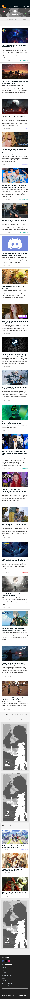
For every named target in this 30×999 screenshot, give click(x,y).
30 (15, 714)
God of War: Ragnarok (22, 400)
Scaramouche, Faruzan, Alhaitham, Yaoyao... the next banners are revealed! (15, 629)
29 (12, 714)
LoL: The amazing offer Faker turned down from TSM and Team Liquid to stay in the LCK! (15, 453)
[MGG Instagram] (9, 961)
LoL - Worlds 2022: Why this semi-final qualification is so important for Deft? (14, 186)
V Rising (26, 128)
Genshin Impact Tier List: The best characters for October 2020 (12, 869)
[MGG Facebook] (3, 961)
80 (9, 719)
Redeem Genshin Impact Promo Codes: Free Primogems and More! (13, 846)
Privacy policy (6, 986)
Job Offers (5, 973)
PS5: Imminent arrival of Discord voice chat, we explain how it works (14, 254)
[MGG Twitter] (6, 961)
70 (26, 714)
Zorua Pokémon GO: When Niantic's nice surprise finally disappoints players (15, 559)
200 (21, 719)
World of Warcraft (23, 300)
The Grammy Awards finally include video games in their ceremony (13, 422)
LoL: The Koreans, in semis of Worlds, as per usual (14, 525)
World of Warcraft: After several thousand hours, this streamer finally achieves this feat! (14, 491)
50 (20, 714)
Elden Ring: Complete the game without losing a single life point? (15, 82)
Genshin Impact (24, 164)
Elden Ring (25, 95)
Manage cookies (7, 983)
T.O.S (3, 978)
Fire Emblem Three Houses (21, 895)
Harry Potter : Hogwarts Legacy (20, 676)
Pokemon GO (25, 572)
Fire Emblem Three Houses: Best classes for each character (14, 893)
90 (13, 719)
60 (23, 714)
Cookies (4, 981)
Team (3, 970)
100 (17, 719)
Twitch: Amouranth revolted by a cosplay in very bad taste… (15, 322)
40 (17, 714)
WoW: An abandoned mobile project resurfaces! (13, 287)
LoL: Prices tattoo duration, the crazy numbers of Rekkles (14, 221)
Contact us (5, 967)
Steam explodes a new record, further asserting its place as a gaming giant (14, 355)
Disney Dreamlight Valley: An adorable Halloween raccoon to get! (14, 698)
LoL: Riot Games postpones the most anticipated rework (14, 45)
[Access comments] (2, 60)
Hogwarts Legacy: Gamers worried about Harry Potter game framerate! (13, 664)
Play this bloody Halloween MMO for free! (13, 117)
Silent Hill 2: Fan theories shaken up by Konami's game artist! (14, 594)
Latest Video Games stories (11, 19)
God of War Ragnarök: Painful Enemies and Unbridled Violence (14, 388)
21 (9, 714)
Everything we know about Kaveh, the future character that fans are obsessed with (14, 150)
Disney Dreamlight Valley (22, 709)
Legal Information (7, 975)
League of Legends (23, 60)
